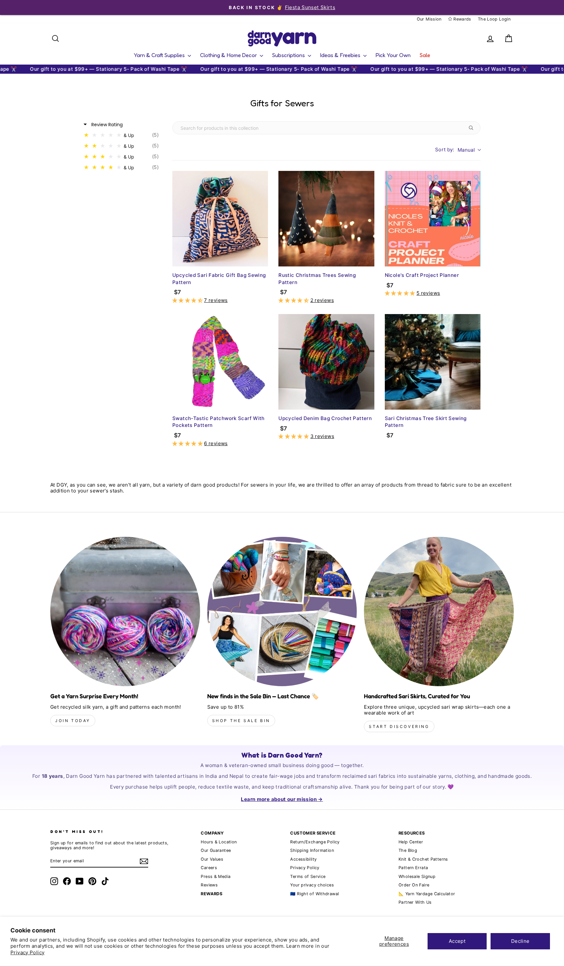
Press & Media (215, 876)
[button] (188, 300)
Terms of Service (307, 876)
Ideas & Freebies (341, 55)
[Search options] (472, 127)
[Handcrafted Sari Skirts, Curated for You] (439, 612)
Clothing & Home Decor (229, 55)
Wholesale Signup (417, 876)
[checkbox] (123, 135)
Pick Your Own (393, 55)
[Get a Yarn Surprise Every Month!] (125, 612)
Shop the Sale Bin (241, 720)
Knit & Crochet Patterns (423, 859)
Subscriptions (289, 55)
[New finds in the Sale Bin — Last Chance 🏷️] (282, 612)
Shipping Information (312, 850)
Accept (457, 941)
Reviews (209, 885)
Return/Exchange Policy (314, 841)
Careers (209, 867)
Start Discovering (399, 726)
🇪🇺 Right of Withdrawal (314, 893)
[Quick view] (261, 259)
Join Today (72, 720)
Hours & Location (219, 841)
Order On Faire (414, 885)
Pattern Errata (413, 867)
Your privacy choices (312, 885)
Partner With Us (415, 902)
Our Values (212, 859)
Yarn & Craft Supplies (160, 55)
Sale (425, 55)
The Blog (408, 850)
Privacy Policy (27, 952)
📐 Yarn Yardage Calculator (427, 893)
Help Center (411, 841)
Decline (520, 941)
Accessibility (303, 859)
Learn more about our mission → (282, 799)
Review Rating (106, 124)
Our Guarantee (216, 850)
